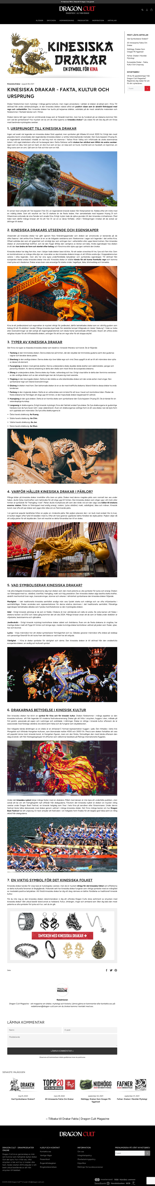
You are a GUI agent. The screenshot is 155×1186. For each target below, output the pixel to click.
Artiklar (112, 21)
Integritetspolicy (85, 1155)
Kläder (39, 21)
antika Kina (28, 238)
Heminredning (66, 21)
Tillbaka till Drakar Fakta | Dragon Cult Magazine (78, 1118)
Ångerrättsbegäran (48, 1163)
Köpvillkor (82, 1163)
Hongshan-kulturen (36, 731)
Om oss (81, 1151)
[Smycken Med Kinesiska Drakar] (62, 962)
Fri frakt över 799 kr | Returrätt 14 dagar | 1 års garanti (77, 2)
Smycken (51, 21)
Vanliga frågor (46, 1155)
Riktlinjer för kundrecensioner (90, 1167)
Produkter (83, 21)
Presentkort (45, 1159)
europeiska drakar (15, 259)
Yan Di (45, 211)
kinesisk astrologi (26, 612)
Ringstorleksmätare (48, 1167)
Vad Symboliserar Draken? (137, 39)
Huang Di (113, 137)
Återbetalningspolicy (86, 1159)
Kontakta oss (45, 1151)
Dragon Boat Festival (29, 805)
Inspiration (98, 21)
